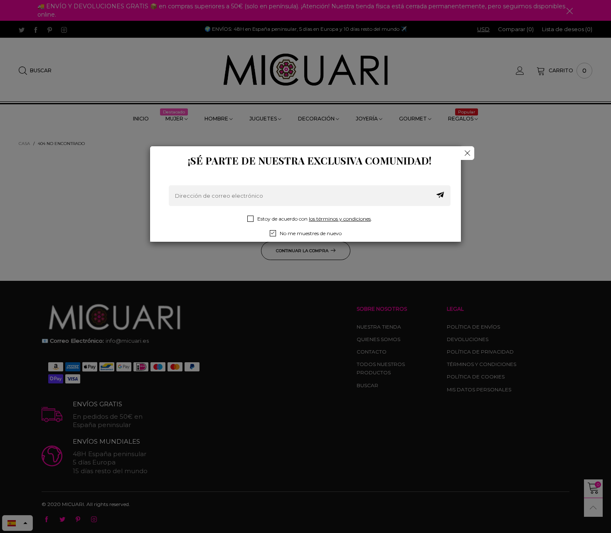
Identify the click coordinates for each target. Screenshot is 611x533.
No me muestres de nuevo (311, 233)
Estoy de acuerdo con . (314, 219)
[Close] (467, 153)
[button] (440, 195)
